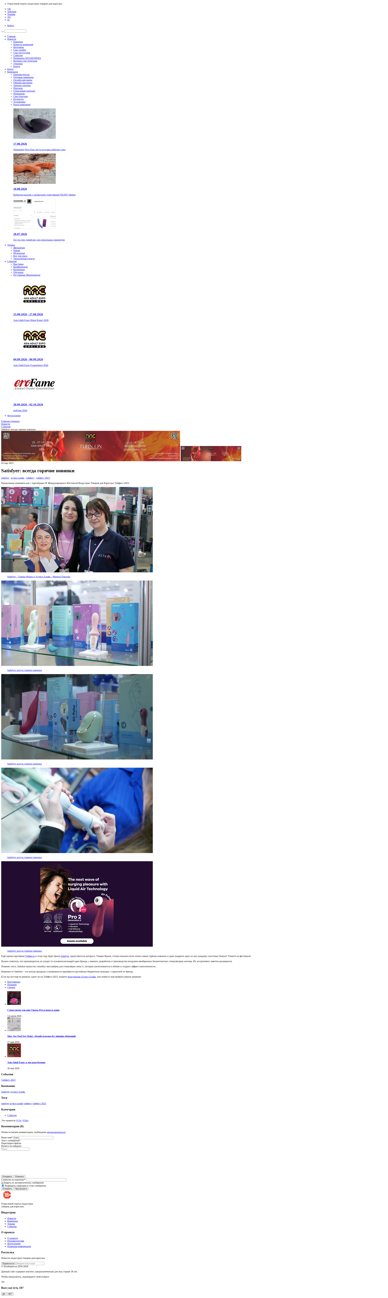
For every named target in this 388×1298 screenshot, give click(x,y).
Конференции (20, 267)
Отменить (19, 1176)
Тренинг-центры (22, 85)
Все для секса (20, 256)
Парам (16, 250)
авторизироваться (56, 1132)
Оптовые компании (23, 77)
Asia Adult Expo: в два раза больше (26, 1062)
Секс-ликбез (19, 50)
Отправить (7, 1176)
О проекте (12, 1238)
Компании (12, 72)
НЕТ (10, 1294)
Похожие (12, 984)
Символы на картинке (13, 1179)
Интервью (18, 47)
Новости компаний (23, 44)
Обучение (18, 272)
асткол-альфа (17, 478)
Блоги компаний (21, 104)
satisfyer (5, 478)
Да (20, 1120)
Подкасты (18, 99)
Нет (26, 1120)
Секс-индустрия (21, 52)
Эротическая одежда (24, 258)
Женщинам (19, 247)
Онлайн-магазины (22, 80)
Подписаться (8, 1263)
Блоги (10, 69)
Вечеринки (19, 269)
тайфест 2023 (43, 478)
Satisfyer (65, 956)
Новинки (18, 41)
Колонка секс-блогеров (25, 61)
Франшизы (19, 93)
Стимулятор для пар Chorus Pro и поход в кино (33, 1010)
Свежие (11, 987)
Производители (21, 74)
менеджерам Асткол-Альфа (82, 976)
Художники (19, 102)
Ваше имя (7, 1137)
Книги (16, 66)
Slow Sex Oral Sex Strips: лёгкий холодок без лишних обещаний (41, 1036)
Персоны (18, 88)
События (18, 55)
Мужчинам (19, 253)
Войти (10, 25)
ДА (3, 1294)
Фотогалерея (13, 415)
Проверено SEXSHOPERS (27, 58)
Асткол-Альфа (17, 1092)
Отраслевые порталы (24, 91)
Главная (11, 36)
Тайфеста (30, 956)
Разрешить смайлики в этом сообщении (25, 1185)
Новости (11, 39)
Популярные (13, 982)
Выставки (18, 264)
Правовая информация (19, 1246)
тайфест (30, 478)
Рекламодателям (15, 1241)
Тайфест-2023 (8, 1080)
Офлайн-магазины (22, 82)
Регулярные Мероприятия (26, 275)
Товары (11, 245)
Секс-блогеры (20, 96)
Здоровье (18, 63)
